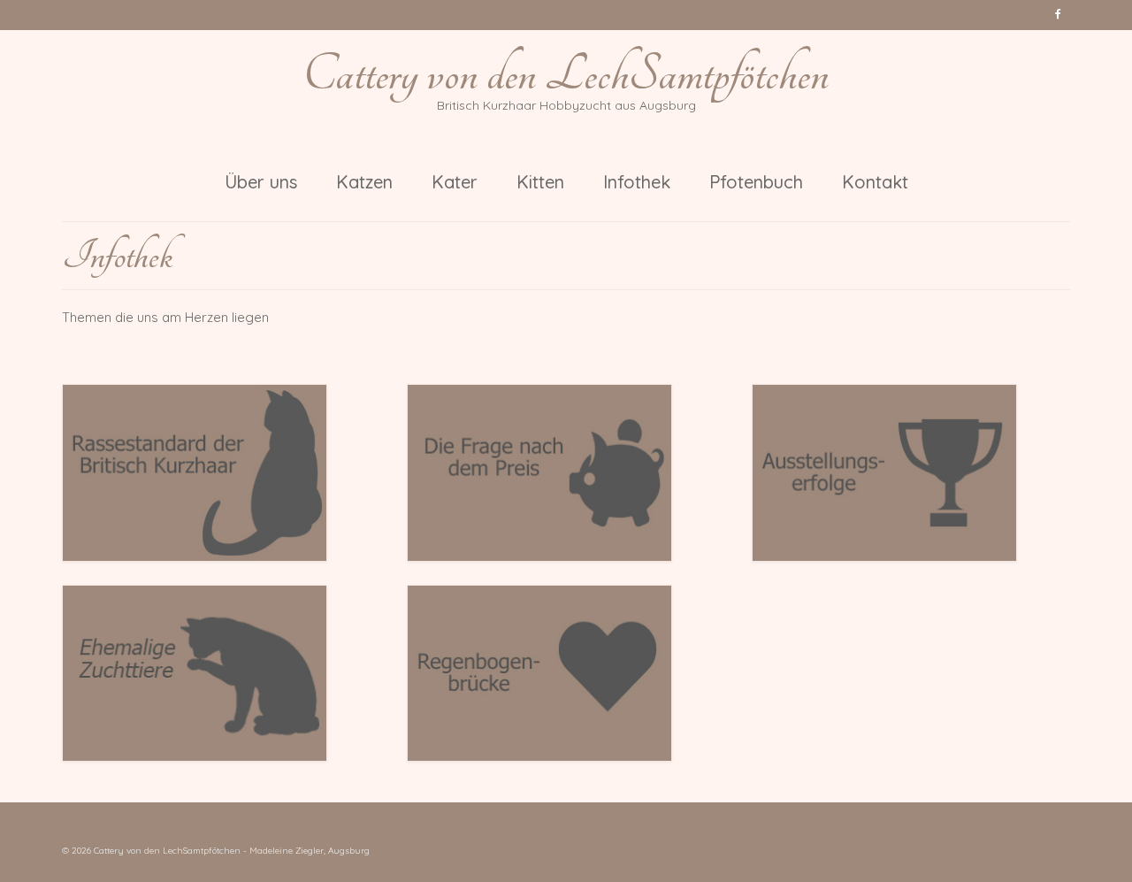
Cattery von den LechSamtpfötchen (566, 74)
